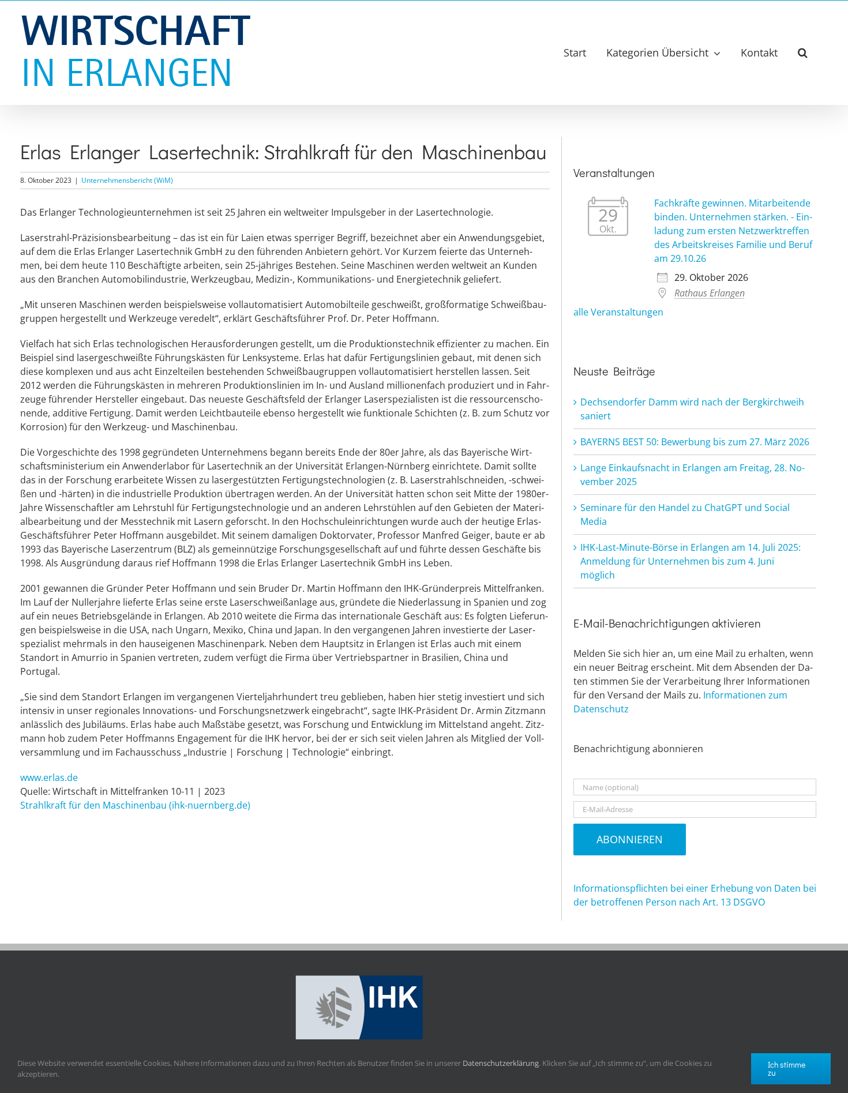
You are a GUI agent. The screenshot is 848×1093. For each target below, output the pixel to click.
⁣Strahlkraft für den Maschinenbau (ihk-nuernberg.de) (135, 805)
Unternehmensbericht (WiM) (127, 180)
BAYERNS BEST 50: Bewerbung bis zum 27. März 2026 (694, 441)
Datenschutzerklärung (501, 1063)
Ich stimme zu (786, 1068)
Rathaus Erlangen (709, 293)
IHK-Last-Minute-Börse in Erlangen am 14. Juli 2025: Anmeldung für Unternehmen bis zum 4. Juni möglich (690, 561)
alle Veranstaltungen (618, 312)
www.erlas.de (49, 777)
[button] (803, 52)
